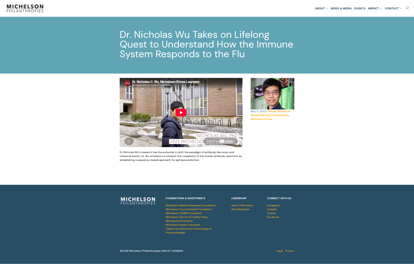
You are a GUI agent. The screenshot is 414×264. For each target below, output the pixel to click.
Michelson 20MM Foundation (184, 213)
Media (272, 111)
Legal (279, 251)
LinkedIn (272, 209)
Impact (373, 8)
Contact (392, 8)
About (320, 8)
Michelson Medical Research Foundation (191, 205)
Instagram (273, 205)
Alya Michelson (240, 209)
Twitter (271, 213)
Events (359, 8)
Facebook (273, 217)
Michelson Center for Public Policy (187, 217)
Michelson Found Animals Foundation (189, 209)
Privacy (289, 251)
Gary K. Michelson (242, 205)
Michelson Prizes (261, 119)
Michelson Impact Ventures (183, 224)
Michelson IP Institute (179, 221)
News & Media (341, 8)
